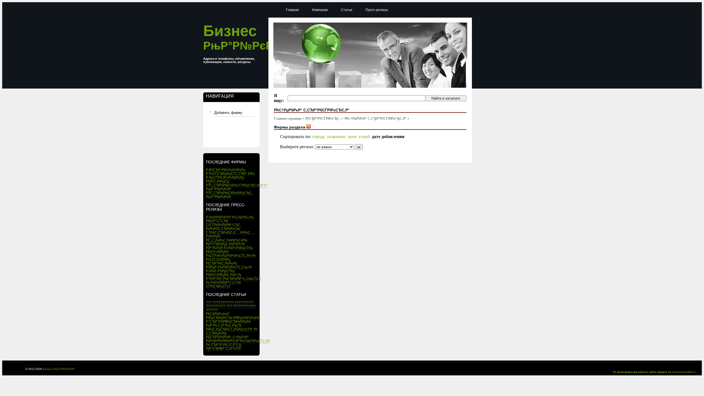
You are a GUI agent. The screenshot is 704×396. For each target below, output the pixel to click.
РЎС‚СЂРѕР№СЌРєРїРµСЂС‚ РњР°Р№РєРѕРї (229, 195)
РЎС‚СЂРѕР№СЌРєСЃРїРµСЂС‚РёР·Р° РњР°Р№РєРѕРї (237, 187)
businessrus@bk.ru (684, 371)
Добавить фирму (228, 113)
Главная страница (287, 118)
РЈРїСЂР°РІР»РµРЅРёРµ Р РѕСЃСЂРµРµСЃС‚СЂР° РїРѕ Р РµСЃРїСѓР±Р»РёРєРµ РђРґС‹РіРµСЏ (230, 175)
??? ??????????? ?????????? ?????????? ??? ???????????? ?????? (231, 306)
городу (318, 136)
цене (352, 136)
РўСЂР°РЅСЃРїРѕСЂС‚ (323, 118)
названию (336, 136)
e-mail (364, 136)
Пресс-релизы (376, 10)
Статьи (346, 10)
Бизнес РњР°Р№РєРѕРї (59, 368)
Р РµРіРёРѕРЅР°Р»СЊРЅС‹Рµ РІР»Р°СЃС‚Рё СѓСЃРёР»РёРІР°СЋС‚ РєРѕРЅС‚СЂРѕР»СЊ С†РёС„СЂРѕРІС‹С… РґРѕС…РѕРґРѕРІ (230, 226)
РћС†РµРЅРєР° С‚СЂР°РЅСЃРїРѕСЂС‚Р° (375, 118)
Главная (292, 10)
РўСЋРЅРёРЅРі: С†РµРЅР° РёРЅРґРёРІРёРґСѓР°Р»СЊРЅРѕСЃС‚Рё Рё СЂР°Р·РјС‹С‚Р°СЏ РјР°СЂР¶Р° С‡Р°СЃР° (238, 343)
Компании (320, 10)
